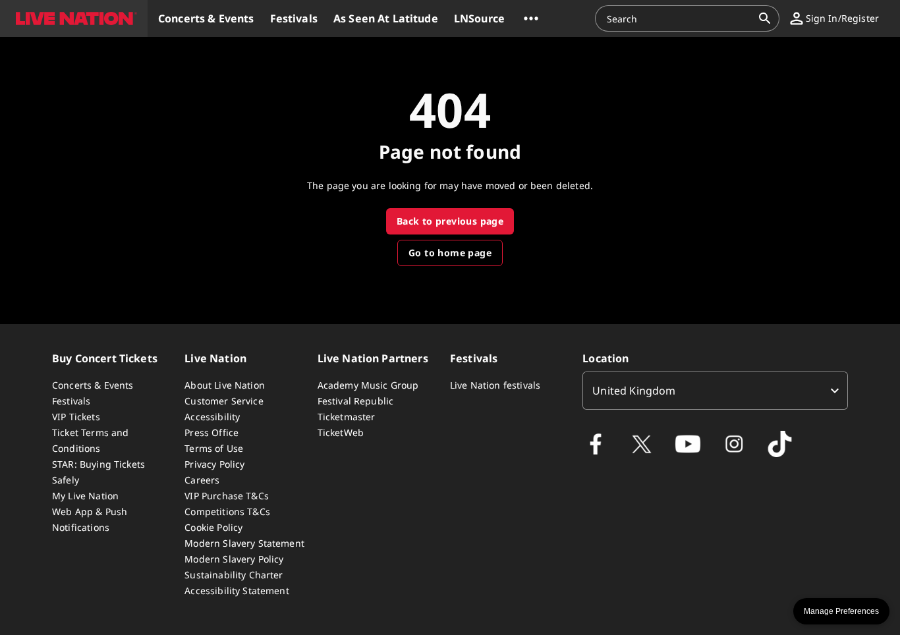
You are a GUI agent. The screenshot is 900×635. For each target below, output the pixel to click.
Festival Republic (356, 401)
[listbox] (715, 390)
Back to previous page (450, 221)
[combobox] (679, 18)
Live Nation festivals (495, 385)
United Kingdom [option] (633, 390)
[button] (74, 18)
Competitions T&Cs (227, 511)
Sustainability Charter (233, 574)
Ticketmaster (347, 416)
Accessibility (212, 416)
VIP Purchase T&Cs (226, 495)
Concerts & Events (93, 385)
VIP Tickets (76, 416)
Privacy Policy (214, 464)
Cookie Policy (213, 527)
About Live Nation (224, 385)
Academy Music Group (368, 385)
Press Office (211, 432)
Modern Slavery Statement (244, 543)
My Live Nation (85, 495)
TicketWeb (341, 432)
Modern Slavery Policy (233, 559)
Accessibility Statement (236, 590)
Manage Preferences (841, 611)
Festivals (71, 401)
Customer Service (223, 401)
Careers (201, 480)
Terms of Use (213, 448)
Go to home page (450, 252)
